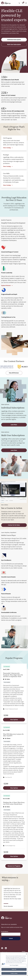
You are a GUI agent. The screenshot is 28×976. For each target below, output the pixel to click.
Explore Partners (6, 285)
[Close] (26, 953)
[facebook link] (2, 948)
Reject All (14, 969)
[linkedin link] (6, 948)
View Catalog (7, 147)
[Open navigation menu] (26, 3)
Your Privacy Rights (14, 965)
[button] (13, 897)
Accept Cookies (14, 973)
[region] (14, 964)
